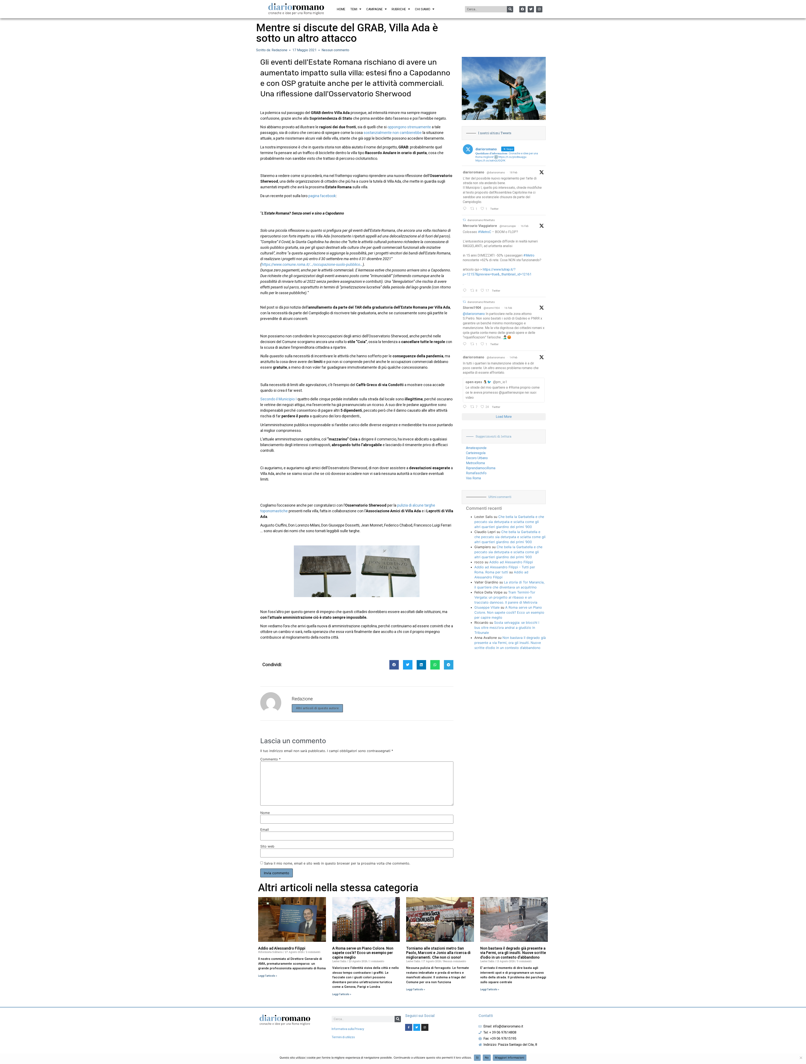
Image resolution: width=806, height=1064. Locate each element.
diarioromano (473, 172)
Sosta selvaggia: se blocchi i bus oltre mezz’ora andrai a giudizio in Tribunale (506, 627)
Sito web (267, 846)
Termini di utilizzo (343, 1037)
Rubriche (399, 9)
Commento (270, 759)
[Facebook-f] (408, 1027)
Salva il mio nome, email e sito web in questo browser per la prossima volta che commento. (337, 863)
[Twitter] (531, 9)
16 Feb (524, 226)
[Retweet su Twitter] (464, 219)
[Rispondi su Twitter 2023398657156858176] (466, 344)
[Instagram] (539, 9)
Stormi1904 (472, 308)
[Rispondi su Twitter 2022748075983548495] (466, 407)
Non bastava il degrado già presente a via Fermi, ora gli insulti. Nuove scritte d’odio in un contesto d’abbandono (510, 643)
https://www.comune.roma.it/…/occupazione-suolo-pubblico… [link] (312, 264)
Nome (265, 812)
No (487, 1057)
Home (341, 9)
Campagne (374, 9)
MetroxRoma (475, 463)
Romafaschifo (476, 473)
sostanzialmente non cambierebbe (393, 132)
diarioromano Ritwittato (481, 220)
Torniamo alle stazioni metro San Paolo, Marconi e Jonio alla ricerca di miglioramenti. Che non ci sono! (438, 952)
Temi (353, 9)
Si (477, 1057)
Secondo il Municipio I (278, 399)
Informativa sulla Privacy (348, 1029)
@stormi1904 (492, 308)
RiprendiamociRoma (480, 468)
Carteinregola (475, 453)
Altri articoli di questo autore (317, 708)
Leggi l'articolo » (267, 975)
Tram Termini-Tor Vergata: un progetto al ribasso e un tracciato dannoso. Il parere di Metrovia (505, 597)
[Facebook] (522, 9)
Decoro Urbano (477, 458)
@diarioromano (496, 172)
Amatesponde (476, 448)
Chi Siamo (422, 9)
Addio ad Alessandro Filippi (511, 562)
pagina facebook (322, 196)
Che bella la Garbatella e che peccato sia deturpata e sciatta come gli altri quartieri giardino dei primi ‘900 (509, 522)
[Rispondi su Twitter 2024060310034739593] (466, 209)
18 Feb (513, 172)
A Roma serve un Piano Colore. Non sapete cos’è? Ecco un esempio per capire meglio (509, 612)
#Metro (528, 255)
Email (264, 829)
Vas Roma (473, 478)
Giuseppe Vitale (487, 607)
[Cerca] (510, 9)
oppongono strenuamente (409, 127)
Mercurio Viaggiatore (480, 226)
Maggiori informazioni (509, 1057)
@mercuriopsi (508, 226)
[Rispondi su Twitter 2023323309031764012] (466, 291)
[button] (394, 665)
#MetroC (484, 232)
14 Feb (513, 357)
